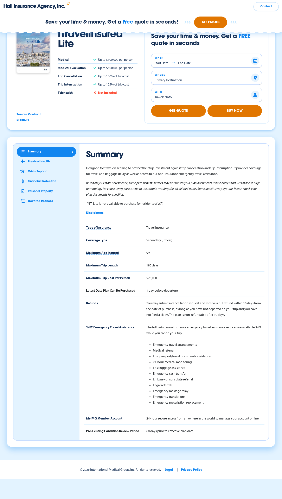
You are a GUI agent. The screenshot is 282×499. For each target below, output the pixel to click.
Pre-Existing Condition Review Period (112, 431)
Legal (169, 470)
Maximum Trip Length (102, 265)
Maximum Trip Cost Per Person (108, 278)
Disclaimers (94, 213)
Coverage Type (96, 240)
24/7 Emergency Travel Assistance (110, 327)
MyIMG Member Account (104, 418)
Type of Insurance (98, 227)
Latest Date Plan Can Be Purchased (110, 290)
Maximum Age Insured (102, 253)
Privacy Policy (191, 470)
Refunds (92, 303)
